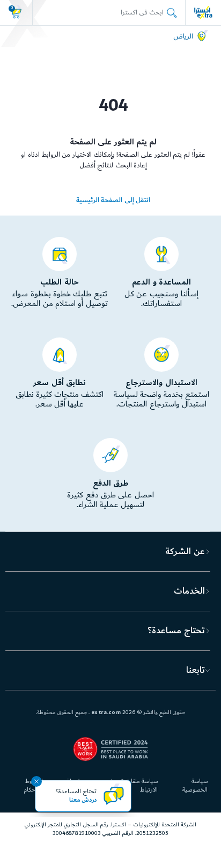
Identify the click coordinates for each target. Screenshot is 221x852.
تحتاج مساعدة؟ (176, 630)
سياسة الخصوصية (195, 785)
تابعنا (195, 670)
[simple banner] (203, 12)
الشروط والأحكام (33, 785)
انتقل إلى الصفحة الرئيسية (113, 200)
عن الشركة (184, 551)
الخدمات (189, 591)
